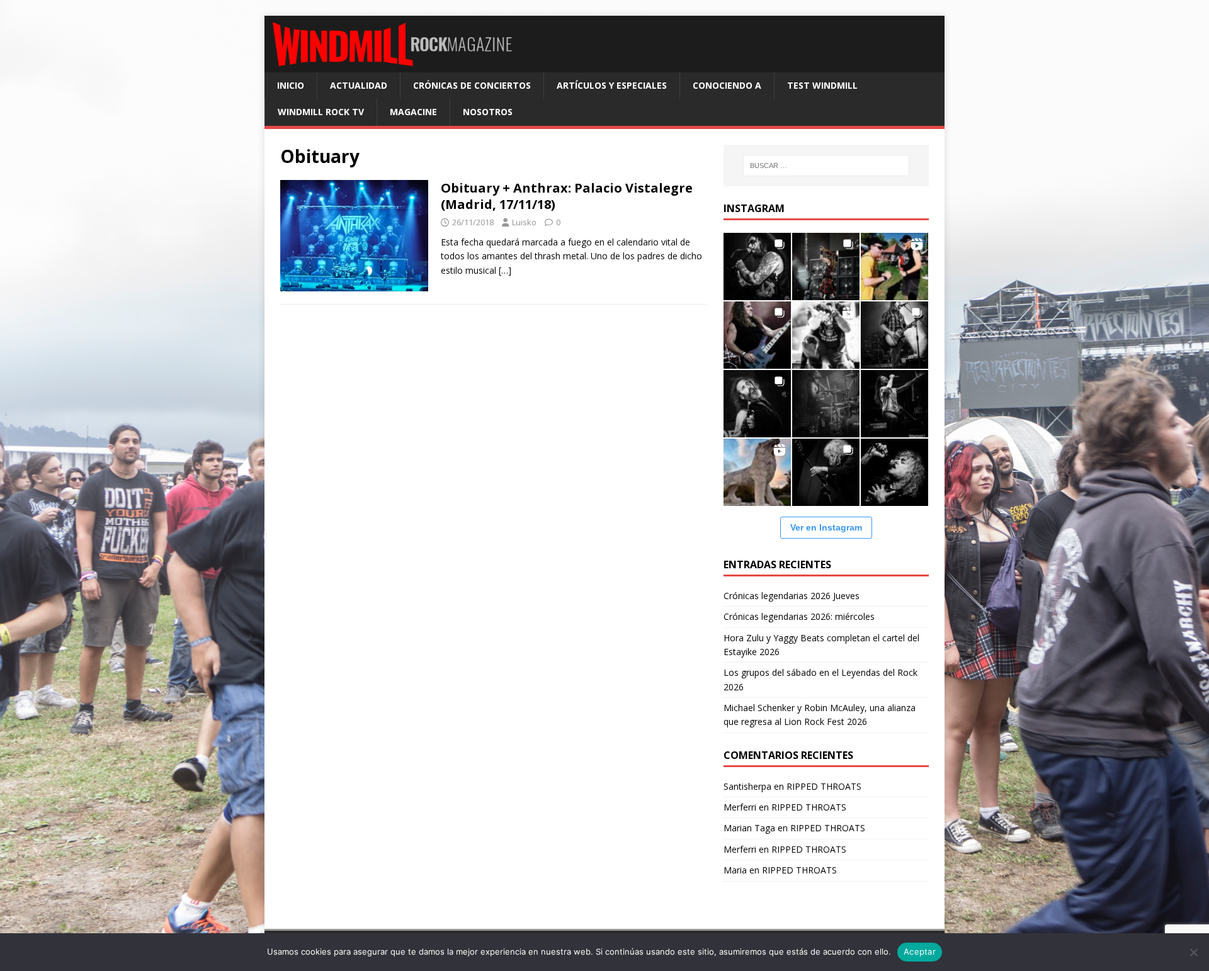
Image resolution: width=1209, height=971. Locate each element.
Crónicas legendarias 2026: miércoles (799, 616)
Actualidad (358, 85)
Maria (735, 870)
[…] (505, 270)
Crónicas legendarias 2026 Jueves (792, 596)
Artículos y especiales (612, 85)
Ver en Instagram (826, 527)
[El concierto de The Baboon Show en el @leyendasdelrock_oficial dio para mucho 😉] (894, 266)
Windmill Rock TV (321, 112)
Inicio (290, 85)
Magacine (413, 112)
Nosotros (488, 112)
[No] (1193, 952)
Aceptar (920, 951)
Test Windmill (822, 85)
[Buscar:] (826, 165)
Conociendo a (727, 85)
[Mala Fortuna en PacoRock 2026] (894, 335)
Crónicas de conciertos (472, 85)
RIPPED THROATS (823, 786)
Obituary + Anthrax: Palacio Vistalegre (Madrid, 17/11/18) (567, 196)
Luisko (524, 222)
